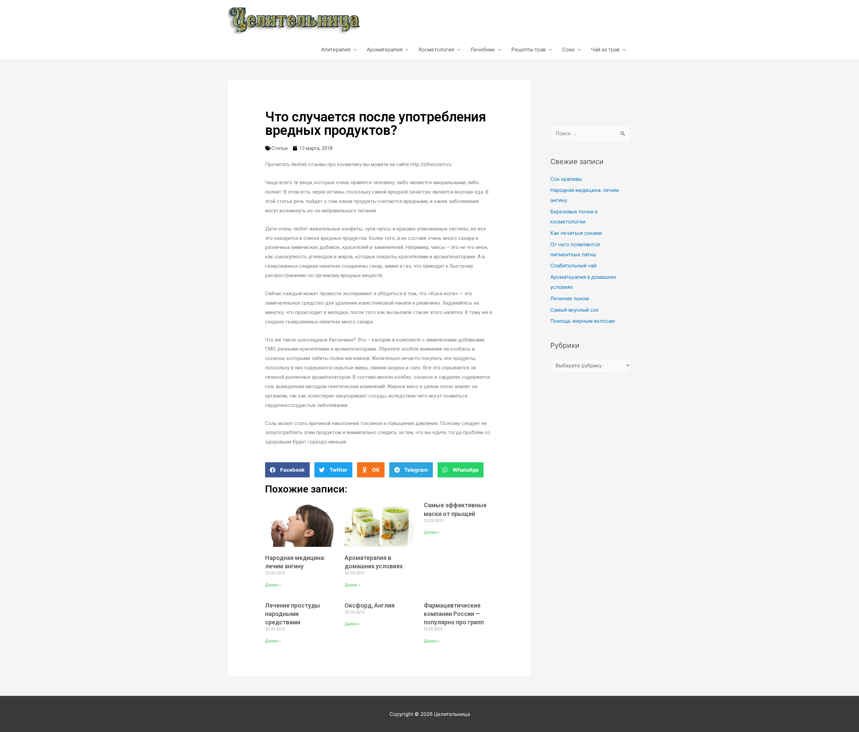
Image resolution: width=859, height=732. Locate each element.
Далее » (273, 585)
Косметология (436, 49)
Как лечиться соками (576, 233)
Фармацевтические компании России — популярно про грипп (454, 614)
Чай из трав (605, 49)
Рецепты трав (528, 49)
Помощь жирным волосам (582, 321)
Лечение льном (569, 298)
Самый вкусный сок (574, 310)
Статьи (279, 148)
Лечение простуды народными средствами (292, 614)
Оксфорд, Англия (370, 605)
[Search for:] (590, 133)
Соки (568, 49)
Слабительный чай (573, 265)
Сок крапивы (566, 179)
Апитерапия (335, 49)
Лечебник (482, 49)
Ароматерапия (384, 49)
